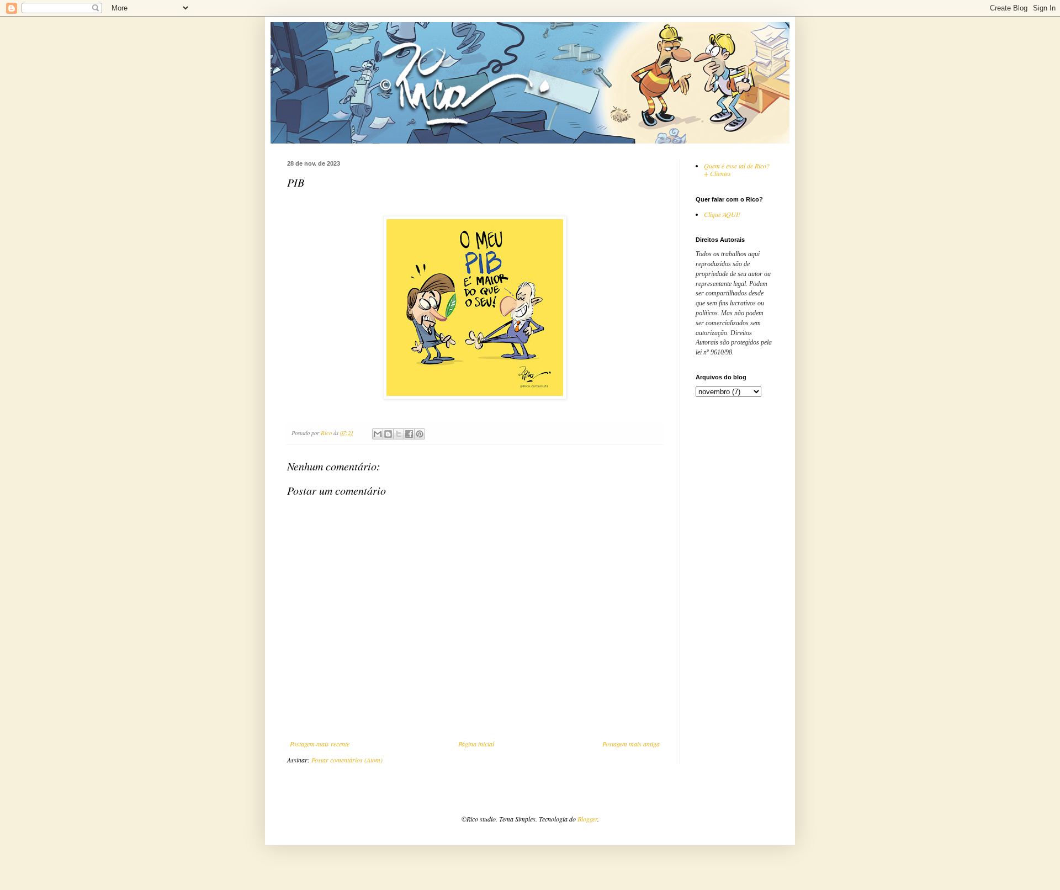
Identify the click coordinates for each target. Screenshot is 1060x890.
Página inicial (476, 743)
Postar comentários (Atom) (347, 759)
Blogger (587, 818)
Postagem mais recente (319, 743)
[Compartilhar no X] (398, 433)
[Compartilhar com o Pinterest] (419, 433)
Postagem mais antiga (631, 743)
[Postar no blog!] (388, 433)
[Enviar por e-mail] (377, 433)
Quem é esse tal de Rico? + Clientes (737, 169)
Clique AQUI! (722, 214)
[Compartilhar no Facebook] (409, 433)
